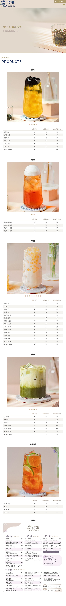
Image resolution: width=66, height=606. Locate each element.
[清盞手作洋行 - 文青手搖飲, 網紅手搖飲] (7, 4)
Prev (13, 98)
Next (53, 98)
